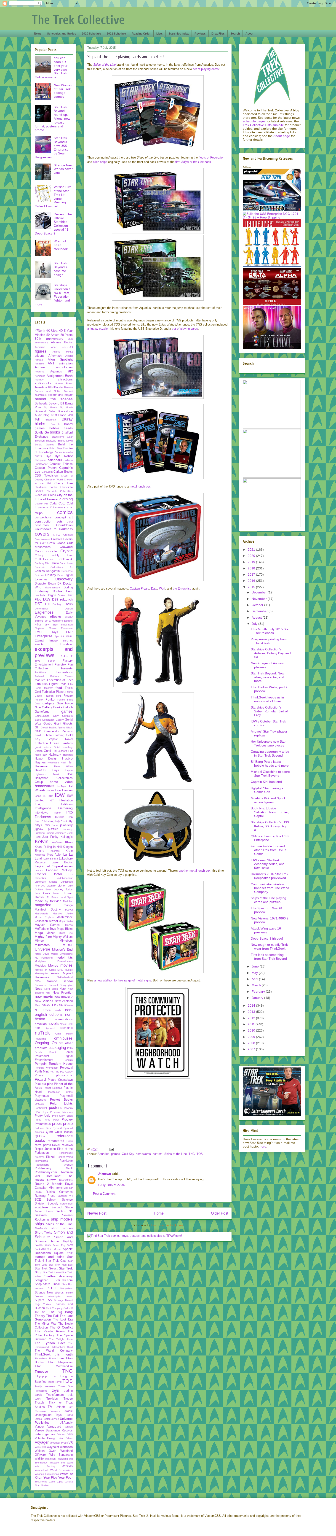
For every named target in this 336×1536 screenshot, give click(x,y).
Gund (47, 750)
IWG (47, 825)
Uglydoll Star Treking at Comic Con (267, 790)
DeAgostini (53, 571)
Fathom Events (61, 676)
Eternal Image (46, 640)
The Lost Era (63, 1319)
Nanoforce (40, 985)
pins (50, 1084)
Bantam (68, 387)
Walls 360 (40, 1447)
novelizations (64, 1019)
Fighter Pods (58, 684)
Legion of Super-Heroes (54, 866)
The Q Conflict (61, 1327)
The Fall (52, 1316)
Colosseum (56, 507)
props (57, 1123)
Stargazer (41, 1280)
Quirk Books (64, 1132)
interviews (41, 812)
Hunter (50, 790)
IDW (60, 795)
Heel (63, 762)
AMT (51, 363)
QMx (49, 1132)
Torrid (58, 1381)
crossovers (43, 547)
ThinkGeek (43, 1354)
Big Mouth (66, 407)
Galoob (68, 707)
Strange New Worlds (49, 1292)
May (255, 973)
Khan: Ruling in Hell (48, 847)
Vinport (61, 1434)
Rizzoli (50, 1157)
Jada (55, 825)
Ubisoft (60, 1407)
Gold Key (128, 1154)
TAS (49, 1300)
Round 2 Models (48, 1184)
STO (52, 1288)
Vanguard (54, 1426)
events (39, 644)
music (55, 973)
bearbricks (41, 394)
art (70, 371)
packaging (57, 1048)
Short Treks (43, 1232)
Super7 (39, 1300)
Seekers (41, 1215)
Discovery (64, 579)
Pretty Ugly (42, 1115)
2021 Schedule (116, 33)
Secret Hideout (44, 1211)
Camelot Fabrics (61, 464)
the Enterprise (182, 588)
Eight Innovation (63, 624)
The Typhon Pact (50, 1343)
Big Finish (50, 407)
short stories (62, 1228)
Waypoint (53, 1447)
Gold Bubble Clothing (49, 735)
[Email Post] (111, 1149)
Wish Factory (45, 1466)
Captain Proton (45, 467)
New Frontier (63, 992)
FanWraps (40, 672)
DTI (47, 604)
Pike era (40, 1084)
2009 (252, 1037)
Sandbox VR (65, 1195)
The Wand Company (54, 1350)
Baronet (68, 391)
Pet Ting (54, 1071)
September (260, 611)
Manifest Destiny (48, 909)
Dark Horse (66, 563)
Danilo (55, 563)
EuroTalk (68, 640)
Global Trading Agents (53, 727)
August (257, 617)
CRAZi (56, 534)
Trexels (40, 1402)
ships (39, 1224)
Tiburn (52, 1358)
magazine (43, 905)
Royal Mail (62, 1187)
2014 (252, 1005)
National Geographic (61, 985)
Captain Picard (139, 588)
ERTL (69, 636)
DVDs (68, 604)
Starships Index (178, 33)
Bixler (52, 411)
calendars (55, 460)
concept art (64, 517)
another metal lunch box (195, 870)
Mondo (53, 965)
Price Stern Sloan (62, 1115)
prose (68, 1123)
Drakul (61, 595)
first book (193, 162)
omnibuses (63, 1038)
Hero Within (63, 766)
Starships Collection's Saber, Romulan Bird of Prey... (269, 711)
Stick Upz (67, 1284)
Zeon (52, 1481)
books (55, 432)
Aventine (41, 387)
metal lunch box (140, 486)
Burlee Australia (64, 452)
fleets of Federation (211, 157)
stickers (39, 1288)
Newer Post (96, 1213)
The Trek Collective (78, 20)
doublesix (40, 595)
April (255, 979)
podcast (39, 1103)
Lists (159, 33)
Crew (51, 543)
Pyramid (57, 1128)
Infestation (66, 800)
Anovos (40, 367)
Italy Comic (61, 821)
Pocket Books (61, 1099)
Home (159, 1213)
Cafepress (40, 460)
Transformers (55, 1394)
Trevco (68, 1398)
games (115, 1154)
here (263, 1146)
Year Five (50, 1477)
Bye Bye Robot (59, 456)
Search (235, 33)
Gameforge (42, 711)
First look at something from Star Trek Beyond (269, 956)
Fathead (39, 676)
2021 (252, 549)
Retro (70, 1141)
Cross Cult (65, 543)
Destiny (50, 575)
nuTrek (42, 1033)
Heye (55, 770)
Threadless (41, 1358)
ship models (62, 1219)
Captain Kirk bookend (266, 782)
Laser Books (62, 862)
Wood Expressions (61, 1470)
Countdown (64, 525)
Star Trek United (52, 1272)
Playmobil (66, 1095)
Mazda (69, 925)
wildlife (39, 1458)
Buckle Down (65, 440)
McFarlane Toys (45, 928)
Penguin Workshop (46, 1067)
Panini (68, 1052)
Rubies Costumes (59, 1192)
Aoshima (39, 371)
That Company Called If (59, 1308)
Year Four (65, 1477)
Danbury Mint (42, 563)
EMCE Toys (46, 632)
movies (66, 965)
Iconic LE (40, 796)
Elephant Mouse (45, 628)
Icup (50, 796)
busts (38, 456)
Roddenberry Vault (54, 1168)
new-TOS (50, 1005)
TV (50, 1406)
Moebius (40, 965)
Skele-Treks (43, 1245)
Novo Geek (66, 1024)
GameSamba (42, 715)
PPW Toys (41, 1112)
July (255, 623)
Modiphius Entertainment (54, 961)
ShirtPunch (41, 1228)
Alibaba (39, 359)
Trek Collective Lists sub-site (263, 125)
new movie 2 (63, 997)
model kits (64, 957)
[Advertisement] (157, 1112)
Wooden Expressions (47, 1474)
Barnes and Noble (47, 391)
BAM (50, 387)
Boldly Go (42, 432)
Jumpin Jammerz (56, 833)
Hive (70, 774)
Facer (51, 660)
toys (55, 1390)
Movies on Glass (45, 969)
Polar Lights (61, 1103)
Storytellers (66, 1288)
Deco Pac (67, 571)
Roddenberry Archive (54, 1164)
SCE (38, 1199)
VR (71, 1442)
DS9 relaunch (62, 599)
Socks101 (40, 1249)
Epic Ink (60, 636)
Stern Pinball (51, 1284)
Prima (38, 1119)
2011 (252, 1024)
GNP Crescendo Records (54, 731)
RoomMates (66, 1180)
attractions (65, 379)
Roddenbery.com (46, 1172)
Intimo (57, 812)
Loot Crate (42, 893)
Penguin (68, 1060)
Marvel (69, 909)
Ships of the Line (175, 1154)
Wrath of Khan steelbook (61, 245)
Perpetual (66, 1067)
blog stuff (50, 415)
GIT (37, 727)
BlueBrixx (50, 419)
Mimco (39, 940)
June (256, 966)
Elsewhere (67, 628)
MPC (60, 969)
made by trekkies (48, 901)
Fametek (60, 664)
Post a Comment (104, 1193)
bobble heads (61, 428)
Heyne (69, 770)
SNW (70, 1245)
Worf (162, 588)
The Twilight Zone (61, 1339)
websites (66, 1447)
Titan (60, 1358)
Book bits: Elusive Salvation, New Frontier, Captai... (270, 812)
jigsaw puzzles (46, 829)
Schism (51, 1199)
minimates (42, 945)
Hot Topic (61, 786)
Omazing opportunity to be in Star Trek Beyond (270, 753)
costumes (42, 525)
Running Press (45, 1195)
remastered (56, 1141)
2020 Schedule (91, 33)
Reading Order (141, 33)
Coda (53, 503)
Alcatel (69, 355)
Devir (60, 575)
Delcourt (39, 575)
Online (57, 1043)
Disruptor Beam (45, 583)
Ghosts (68, 723)
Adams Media (63, 351)
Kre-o (69, 850)
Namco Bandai (60, 981)
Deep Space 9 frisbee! (267, 938)
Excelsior (66, 644)
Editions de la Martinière (49, 620)
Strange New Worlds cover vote (63, 169)
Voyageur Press (59, 1442)
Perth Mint (42, 1071)
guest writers (43, 747)
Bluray (67, 419)
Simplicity (67, 1241)
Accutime (40, 347)
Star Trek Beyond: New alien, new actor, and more (267, 677)
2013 (252, 1011)
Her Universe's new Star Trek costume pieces (268, 743)
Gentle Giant (52, 723)
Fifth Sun (41, 684)
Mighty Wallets (63, 936)
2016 (252, 580)
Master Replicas (44, 917)
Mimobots (66, 940)
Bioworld (40, 411)
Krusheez (40, 854)
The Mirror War (45, 1323)
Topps (51, 1381)
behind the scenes (54, 399)
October (258, 605)
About (249, 33)
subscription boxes (60, 1296)
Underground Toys (48, 1415)
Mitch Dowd (42, 953)
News (37, 33)
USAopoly (66, 1422)
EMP (69, 632)
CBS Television (46, 475)
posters (158, 1154)
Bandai (58, 387)
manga (68, 905)
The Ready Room (50, 1331)
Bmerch (55, 424)
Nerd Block (51, 988)
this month (64, 1354)
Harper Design (46, 758)
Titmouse (41, 1371)
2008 (252, 1043)
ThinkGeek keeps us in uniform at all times (267, 699)
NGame (68, 1005)
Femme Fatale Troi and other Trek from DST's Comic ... (268, 850)
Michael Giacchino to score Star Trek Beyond (270, 773)
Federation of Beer (60, 680)
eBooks (55, 616)
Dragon (51, 595)
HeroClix (40, 770)
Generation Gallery (53, 719)
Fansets (67, 668)
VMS (70, 1434)
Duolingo (57, 604)
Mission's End (62, 949)
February (259, 991)
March (257, 985)
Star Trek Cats (55, 1260)
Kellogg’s (67, 836)
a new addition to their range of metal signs (122, 980)
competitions (43, 517)
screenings (66, 1203)
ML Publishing (44, 957)
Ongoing (42, 1043)
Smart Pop (59, 1245)
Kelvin (41, 841)
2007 (252, 1049)
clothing (66, 499)
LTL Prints (52, 897)
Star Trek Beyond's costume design (60, 268)
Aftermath (54, 355)
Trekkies (52, 1398)
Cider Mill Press (45, 495)
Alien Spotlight (60, 359)
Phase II (43, 1075)
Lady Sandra (50, 858)
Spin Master (54, 1249)
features (40, 680)
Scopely (53, 1203)
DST (38, 604)
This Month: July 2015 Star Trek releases (270, 631)
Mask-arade (41, 913)
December (260, 592)
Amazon (39, 363)
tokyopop (41, 1376)
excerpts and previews (54, 652)
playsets (40, 1099)
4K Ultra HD (54, 330)
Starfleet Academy (58, 1276)
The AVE (40, 1312)
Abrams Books (62, 342)
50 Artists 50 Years (59, 335)
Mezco (50, 933)
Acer (53, 347)
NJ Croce (43, 1010)
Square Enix (63, 1253)
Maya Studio (66, 921)
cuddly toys (62, 555)
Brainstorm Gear (62, 436)
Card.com (47, 471)
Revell (56, 1145)
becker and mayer (60, 394)
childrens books (46, 487)
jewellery (66, 825)
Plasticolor (54, 1092)
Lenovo (39, 870)
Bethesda (41, 403)
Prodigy (67, 1119)
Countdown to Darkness (54, 529)
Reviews (200, 33)
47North (40, 330)
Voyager (42, 1442)
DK (59, 583)
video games (45, 1434)
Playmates (42, 1095)
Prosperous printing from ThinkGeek (269, 641)
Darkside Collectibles (49, 567)
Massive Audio (63, 913)
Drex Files (218, 33)
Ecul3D (69, 616)
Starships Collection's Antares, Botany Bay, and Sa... (271, 653)
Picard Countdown (60, 1079)
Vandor (39, 1426)
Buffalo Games (44, 444)
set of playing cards (206, 69)
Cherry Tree (63, 483)
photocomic (64, 1075)
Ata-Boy (39, 379)
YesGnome (41, 1481)
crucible (51, 551)
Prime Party (51, 1119)
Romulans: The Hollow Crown (54, 1178)
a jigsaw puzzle (97, 328)
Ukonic (68, 1411)
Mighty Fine (43, 936)
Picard (40, 1079)
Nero (62, 988)
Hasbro (67, 758)
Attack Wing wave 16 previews (266, 930)
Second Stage (62, 1207)
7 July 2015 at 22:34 (111, 1185)
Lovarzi (57, 893)
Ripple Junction (45, 1149)
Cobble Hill (41, 503)
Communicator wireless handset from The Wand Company (270, 888)
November (260, 599)
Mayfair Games (47, 925)
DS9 (46, 599)
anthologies (64, 367)
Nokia (58, 1010)
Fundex (39, 699)
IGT (52, 800)
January (258, 998)
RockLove (66, 1160)
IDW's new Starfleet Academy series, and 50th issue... (268, 864)
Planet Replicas (53, 1087)
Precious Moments (61, 1112)
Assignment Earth (60, 375)
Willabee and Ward (61, 1462)
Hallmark (54, 754)
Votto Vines (66, 1438)
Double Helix (63, 591)
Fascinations (64, 672)
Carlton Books (63, 471)
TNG (192, 1154)
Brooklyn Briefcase (45, 440)
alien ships (100, 162)
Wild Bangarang (61, 1454)
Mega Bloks (65, 928)
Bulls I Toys (56, 448)
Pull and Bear (43, 1128)
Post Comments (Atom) (167, 1225)
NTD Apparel (44, 1028)
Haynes (40, 762)
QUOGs (40, 1136)
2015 (252, 587)
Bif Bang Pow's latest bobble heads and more (270, 763)
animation (66, 363)
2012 (252, 1018)
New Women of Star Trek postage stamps (63, 90)
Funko (50, 699)
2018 (252, 568)
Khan (69, 842)
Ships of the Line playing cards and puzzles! (268, 900)
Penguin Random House (54, 1063)
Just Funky (50, 836)
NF (61, 1005)
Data (154, 588)
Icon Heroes (64, 790)
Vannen (68, 1426)
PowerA (68, 1108)
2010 (252, 1030)
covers (42, 534)
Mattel (53, 921)
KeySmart (57, 842)
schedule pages (254, 121)
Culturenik (66, 559)
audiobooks (43, 383)
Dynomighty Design (54, 608)
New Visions (44, 1001)
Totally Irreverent (45, 1386)
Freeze (68, 695)
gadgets (48, 703)
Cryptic (66, 551)
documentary (52, 587)
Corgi (70, 521)
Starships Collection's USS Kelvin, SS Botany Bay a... (270, 826)
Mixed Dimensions (62, 953)
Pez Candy (66, 1071)
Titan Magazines (60, 1362)
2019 (252, 562)
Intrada (59, 817)
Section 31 (64, 1211)
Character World (53, 479)
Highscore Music (47, 774)
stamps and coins (49, 1256)
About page (281, 136)
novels (53, 1023)
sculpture (41, 1207)
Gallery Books (52, 707)
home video (61, 782)
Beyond (53, 403)
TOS (200, 1154)
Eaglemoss (44, 612)
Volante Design (45, 1438)
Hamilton (68, 754)
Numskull (66, 1028)
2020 (252, 556)
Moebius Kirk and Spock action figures (268, 800)
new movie (44, 996)
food (59, 688)
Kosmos (55, 850)
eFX (47, 624)
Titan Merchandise (54, 1366)
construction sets (49, 521)
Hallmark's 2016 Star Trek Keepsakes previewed (269, 876)
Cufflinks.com (44, 559)
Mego (39, 933)
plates (69, 1092)
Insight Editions (54, 804)
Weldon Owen (45, 1450)
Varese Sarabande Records (54, 1430)
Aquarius (103, 1154)
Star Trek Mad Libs (61, 1264)
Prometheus (43, 1124)
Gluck (69, 727)
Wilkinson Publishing (56, 1458)
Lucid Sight (66, 897)
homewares (143, 1154)
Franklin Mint (53, 695)
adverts (40, 355)
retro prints (43, 1145)
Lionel (61, 885)
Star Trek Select (46, 1268)
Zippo (60, 1481)
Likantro (51, 885)
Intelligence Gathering (54, 808)
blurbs (40, 424)
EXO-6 (63, 656)
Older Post (219, 1213)
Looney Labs (63, 889)
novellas (41, 1024)
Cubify (39, 555)
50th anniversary (49, 338)
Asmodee (40, 376)
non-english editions (54, 1012)
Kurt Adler (54, 854)
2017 (252, 574)
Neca (38, 988)
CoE (62, 503)
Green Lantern (61, 743)
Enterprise (43, 636)
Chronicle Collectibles (60, 491)
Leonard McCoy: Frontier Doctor (54, 872)
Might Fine (66, 933)
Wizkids (67, 1466)
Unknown (104, 1173)
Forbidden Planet (53, 691)
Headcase (53, 762)
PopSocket (41, 1108)
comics (65, 512)
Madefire (68, 901)
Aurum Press (64, 383)
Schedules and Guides (61, 33)
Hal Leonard (60, 750)
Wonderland (41, 1470)
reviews (67, 1145)
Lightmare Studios (46, 881)
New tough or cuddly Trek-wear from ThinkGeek (270, 946)
